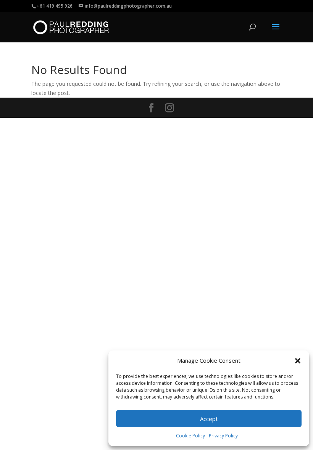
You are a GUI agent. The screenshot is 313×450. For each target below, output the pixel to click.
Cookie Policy (190, 435)
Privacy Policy (223, 435)
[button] (298, 361)
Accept (209, 419)
